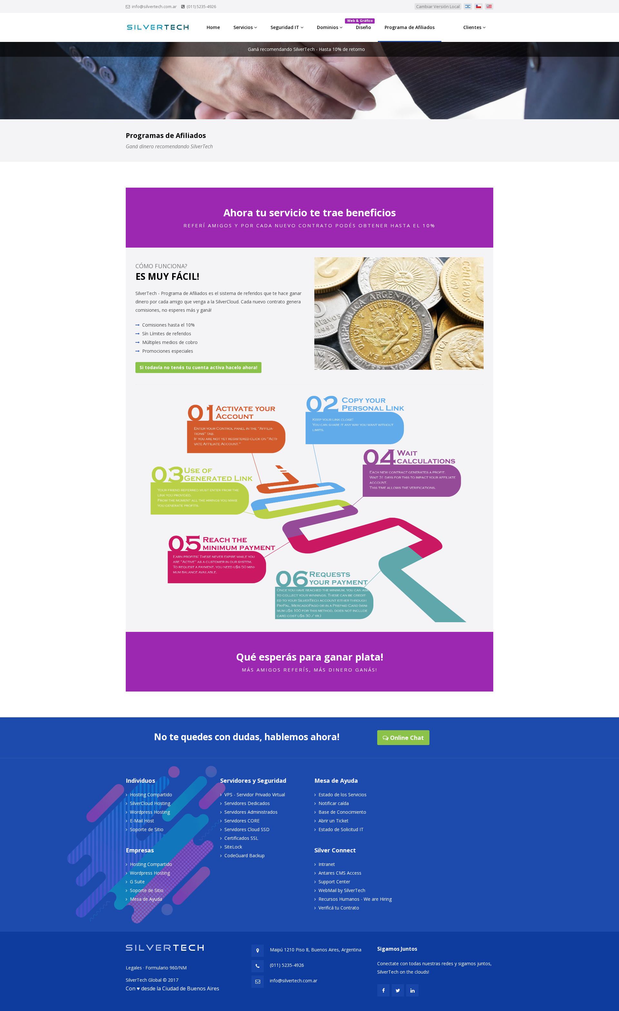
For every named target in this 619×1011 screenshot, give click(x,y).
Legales (134, 968)
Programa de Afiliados (410, 27)
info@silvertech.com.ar (154, 6)
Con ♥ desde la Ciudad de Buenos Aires (172, 988)
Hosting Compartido (151, 794)
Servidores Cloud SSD (247, 829)
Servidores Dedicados (247, 803)
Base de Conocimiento (342, 812)
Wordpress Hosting (150, 812)
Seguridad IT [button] (285, 27)
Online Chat (406, 737)
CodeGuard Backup (244, 855)
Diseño (361, 24)
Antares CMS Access (340, 873)
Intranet (327, 864)
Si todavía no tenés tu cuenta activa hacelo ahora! (198, 367)
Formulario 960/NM (166, 968)
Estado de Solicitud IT (341, 829)
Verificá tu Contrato (339, 908)
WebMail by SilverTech (342, 890)
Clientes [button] (473, 27)
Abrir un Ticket (334, 821)
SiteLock (233, 847)
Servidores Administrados (251, 812)
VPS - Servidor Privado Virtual (254, 794)
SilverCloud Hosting (150, 803)
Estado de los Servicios (343, 794)
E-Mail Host (142, 821)
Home (213, 27)
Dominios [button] (328, 27)
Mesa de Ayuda (146, 899)
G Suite (137, 881)
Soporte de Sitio (146, 829)
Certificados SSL (241, 838)
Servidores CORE (242, 821)
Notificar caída (334, 803)
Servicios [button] (243, 27)
